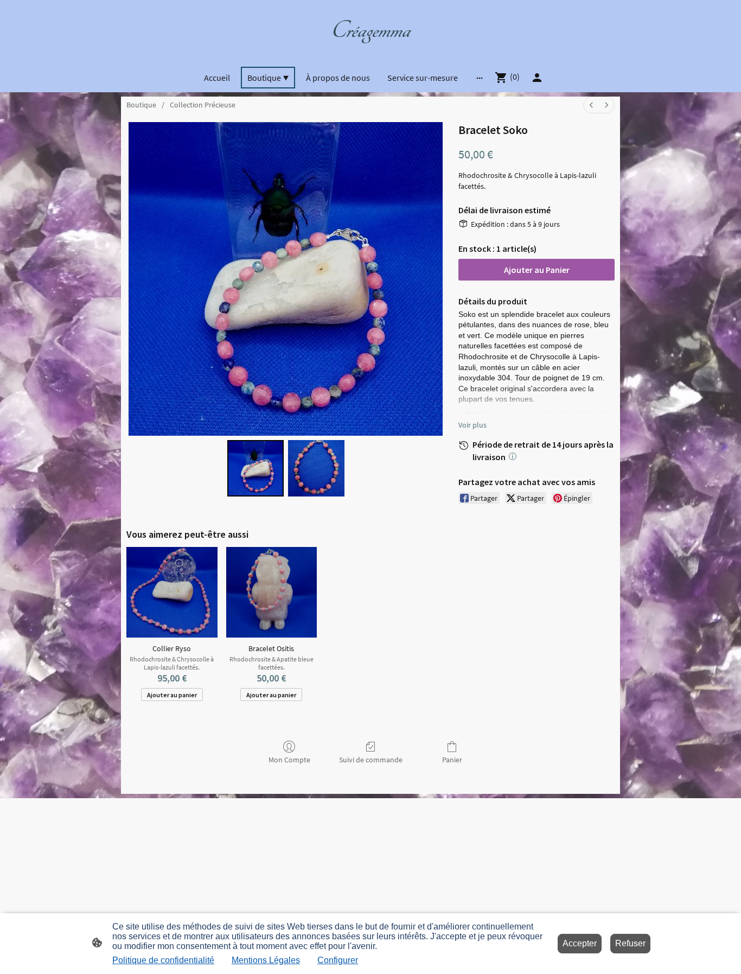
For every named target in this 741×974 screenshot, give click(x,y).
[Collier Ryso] (171, 592)
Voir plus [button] (472, 425)
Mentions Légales (266, 960)
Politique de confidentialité (163, 960)
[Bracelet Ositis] (271, 592)
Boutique (141, 105)
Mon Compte (289, 760)
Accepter (580, 943)
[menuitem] (591, 105)
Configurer (337, 960)
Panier (452, 760)
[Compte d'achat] (537, 77)
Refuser (630, 943)
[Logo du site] (370, 53)
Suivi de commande (371, 760)
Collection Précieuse (202, 105)
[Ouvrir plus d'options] (479, 77)
